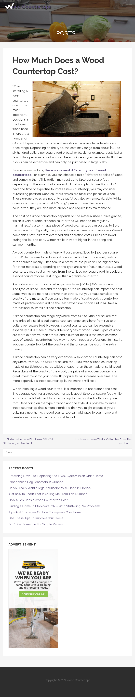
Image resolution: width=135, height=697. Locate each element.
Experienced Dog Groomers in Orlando (36, 482)
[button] (130, 6)
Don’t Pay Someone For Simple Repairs (36, 524)
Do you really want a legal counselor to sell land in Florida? (50, 488)
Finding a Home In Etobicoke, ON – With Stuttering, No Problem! (54, 506)
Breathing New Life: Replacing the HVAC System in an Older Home (56, 476)
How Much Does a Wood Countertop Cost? (39, 500)
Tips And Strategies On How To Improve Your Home (45, 512)
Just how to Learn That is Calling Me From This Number (48, 494)
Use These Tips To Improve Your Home (36, 518)
